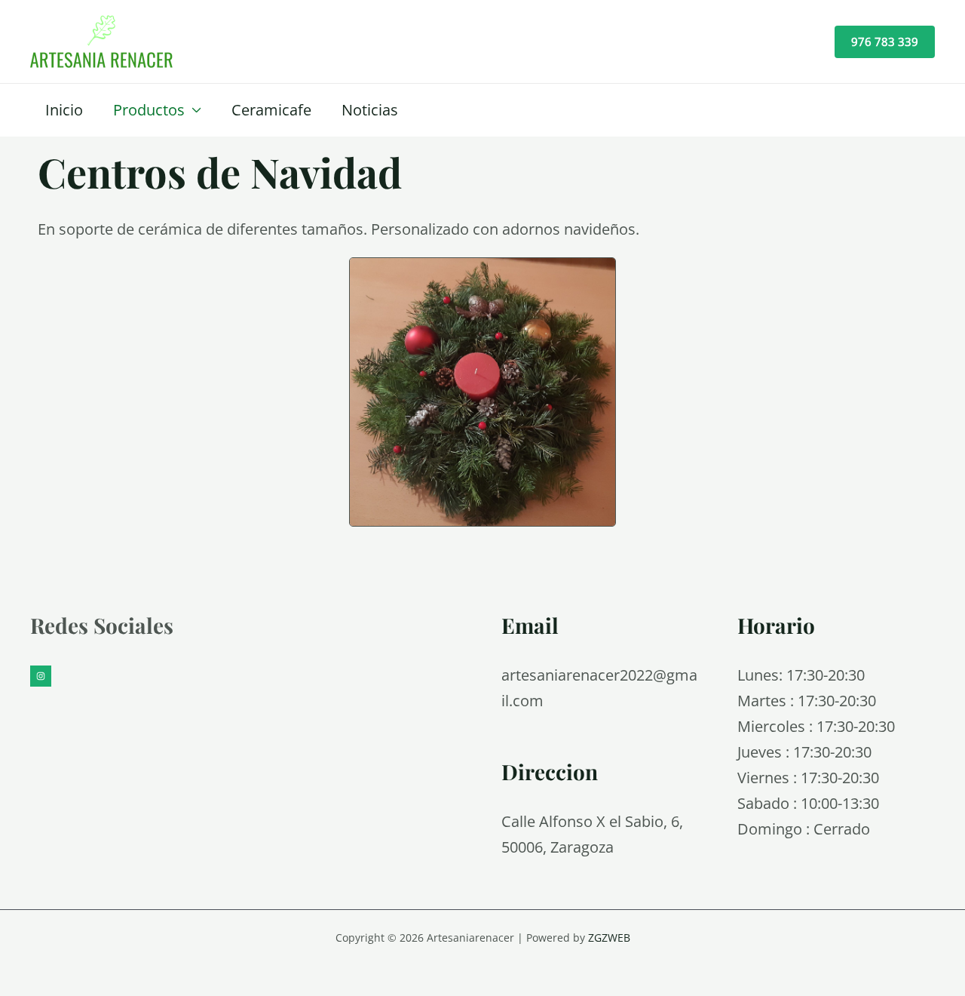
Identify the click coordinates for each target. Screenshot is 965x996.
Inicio (64, 110)
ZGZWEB (609, 937)
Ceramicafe (271, 110)
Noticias (370, 110)
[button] (885, 42)
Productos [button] (149, 110)
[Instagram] (40, 676)
